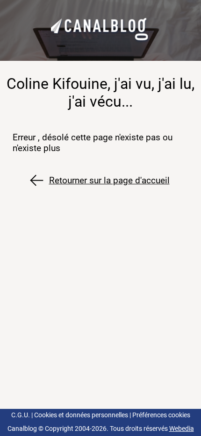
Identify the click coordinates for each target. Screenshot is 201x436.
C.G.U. (20, 415)
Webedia (181, 429)
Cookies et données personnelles (81, 415)
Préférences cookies (161, 415)
